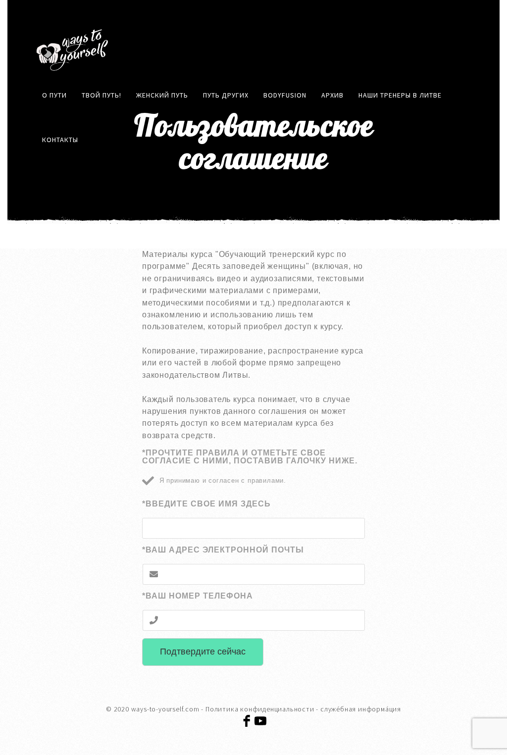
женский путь (162, 95)
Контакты (60, 139)
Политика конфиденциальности (259, 709)
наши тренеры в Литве (400, 95)
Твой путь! (101, 95)
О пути (54, 95)
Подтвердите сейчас (203, 651)
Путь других (226, 95)
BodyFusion (284, 95)
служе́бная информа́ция (360, 709)
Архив (332, 95)
